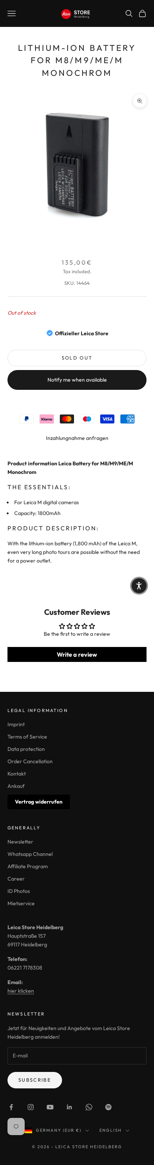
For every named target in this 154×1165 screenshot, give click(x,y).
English (110, 1130)
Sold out (77, 358)
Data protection (26, 749)
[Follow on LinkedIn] (69, 1107)
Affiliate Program (27, 866)
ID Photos (18, 891)
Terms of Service (27, 736)
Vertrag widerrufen (38, 801)
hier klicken (20, 990)
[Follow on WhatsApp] (89, 1107)
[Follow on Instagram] (30, 1107)
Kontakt (16, 773)
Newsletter (20, 841)
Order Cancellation (30, 761)
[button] (139, 586)
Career (16, 878)
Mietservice (21, 903)
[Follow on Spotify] (108, 1107)
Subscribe (34, 1080)
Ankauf (16, 786)
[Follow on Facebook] (11, 1107)
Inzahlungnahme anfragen (77, 438)
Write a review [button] (77, 654)
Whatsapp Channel (30, 854)
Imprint (16, 724)
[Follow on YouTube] (50, 1107)
